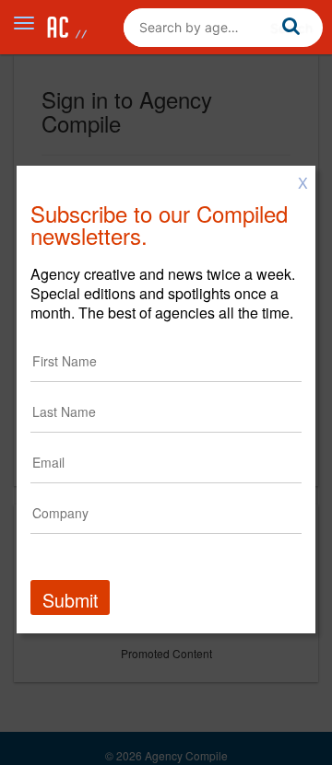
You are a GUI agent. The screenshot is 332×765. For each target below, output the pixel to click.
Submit (70, 599)
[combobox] (223, 27)
